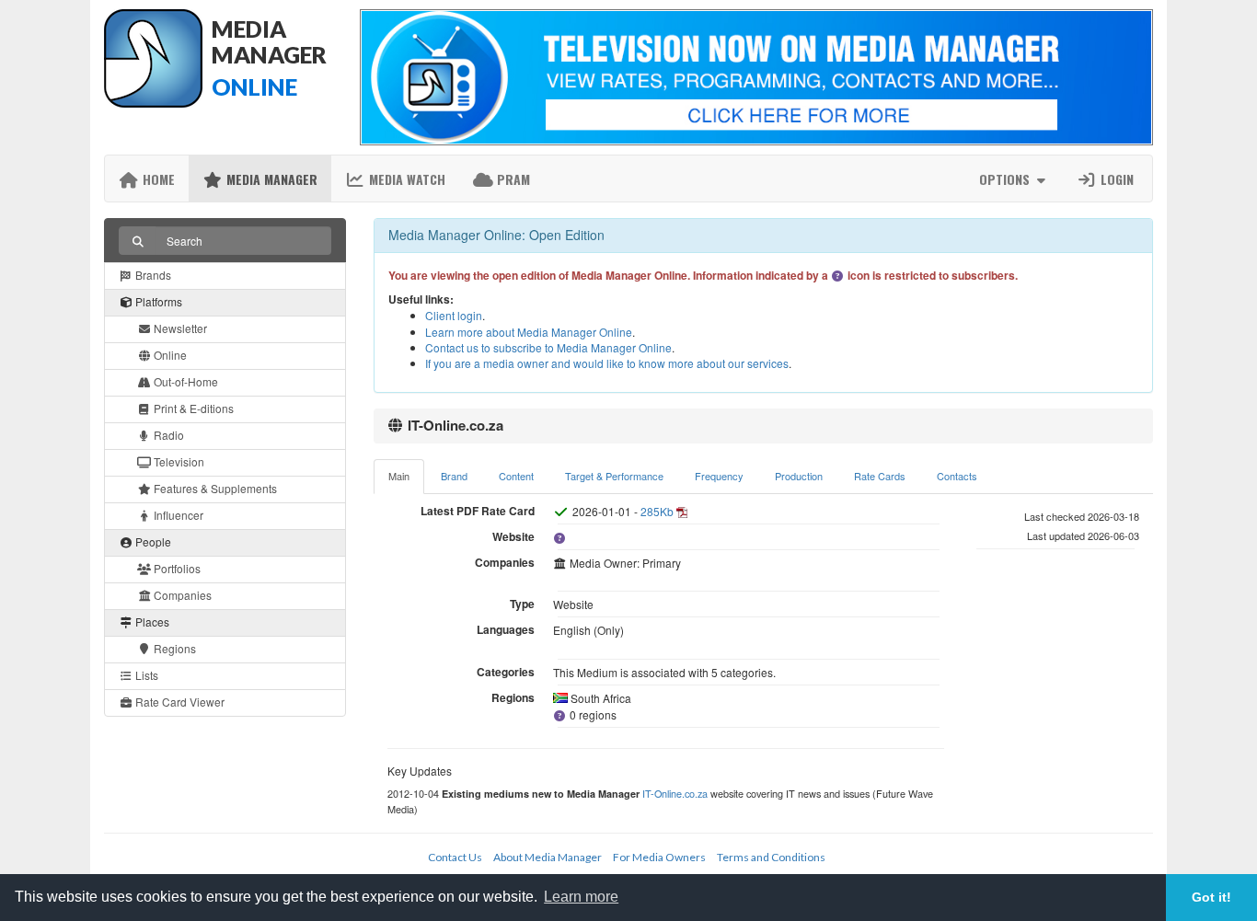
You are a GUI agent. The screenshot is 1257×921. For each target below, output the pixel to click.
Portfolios (176, 568)
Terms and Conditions (771, 857)
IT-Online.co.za (675, 793)
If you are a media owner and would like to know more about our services (607, 363)
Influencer (177, 515)
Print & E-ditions (192, 408)
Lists (145, 675)
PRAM (511, 179)
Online (169, 355)
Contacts (957, 475)
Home (157, 179)
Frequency (719, 475)
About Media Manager (547, 857)
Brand (454, 475)
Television (177, 461)
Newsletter (179, 328)
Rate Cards (879, 475)
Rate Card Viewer (179, 701)
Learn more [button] (581, 896)
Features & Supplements (214, 488)
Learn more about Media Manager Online (528, 332)
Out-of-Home (184, 381)
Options (1006, 179)
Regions (173, 648)
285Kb (657, 511)
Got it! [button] (1211, 897)
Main (398, 475)
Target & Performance (614, 475)
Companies (181, 595)
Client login (453, 315)
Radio (167, 435)
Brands (152, 274)
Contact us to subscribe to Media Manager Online (548, 347)
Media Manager (270, 179)
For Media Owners (659, 857)
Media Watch (405, 179)
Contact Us (455, 857)
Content (516, 475)
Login (1115, 179)
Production (799, 475)
